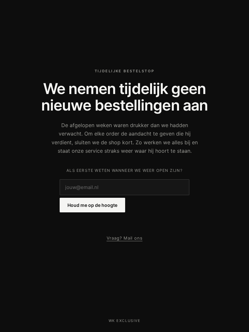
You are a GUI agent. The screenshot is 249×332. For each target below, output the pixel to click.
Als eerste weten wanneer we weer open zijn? (124, 170)
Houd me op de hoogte (92, 205)
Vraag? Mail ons (125, 238)
